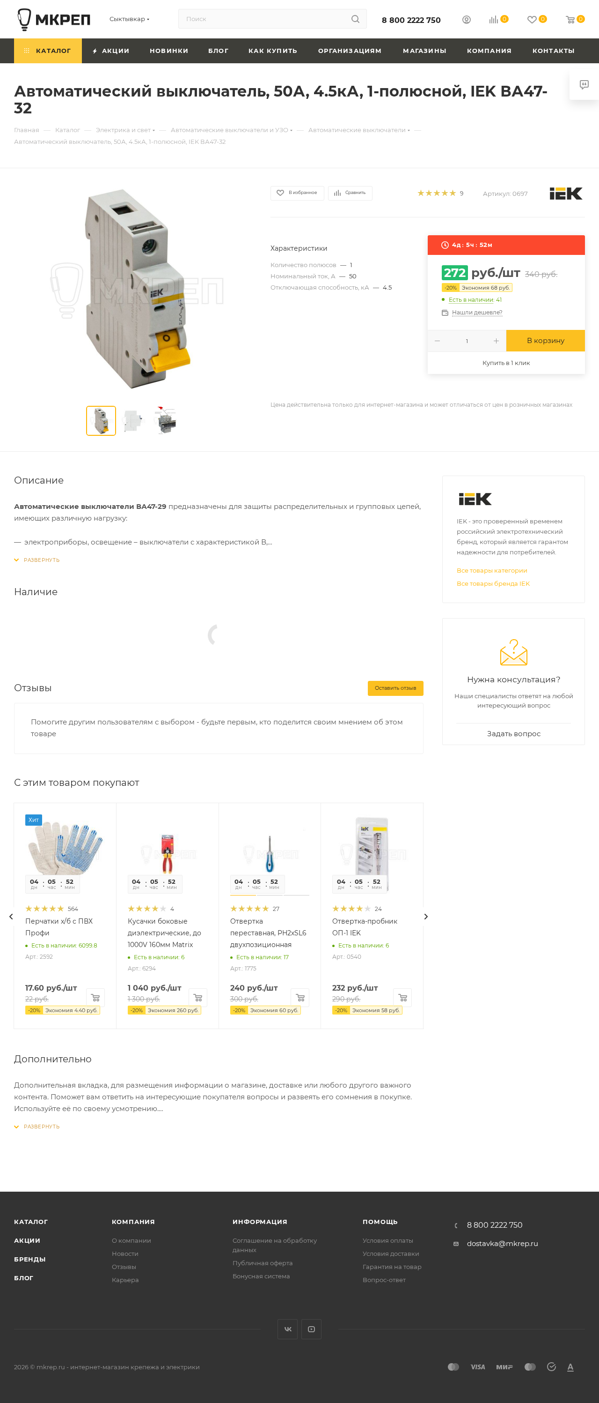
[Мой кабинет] (466, 21)
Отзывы (124, 1266)
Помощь (380, 1221)
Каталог (31, 1221)
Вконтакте (288, 1329)
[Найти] (355, 19)
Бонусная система (261, 1276)
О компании (131, 1240)
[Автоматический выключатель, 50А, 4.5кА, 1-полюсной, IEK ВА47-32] (134, 289)
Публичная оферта (263, 1263)
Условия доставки (391, 1253)
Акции (27, 1240)
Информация (260, 1221)
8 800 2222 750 (411, 20)
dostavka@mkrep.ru (502, 1243)
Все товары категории (492, 570)
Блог (24, 1278)
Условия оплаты (388, 1240)
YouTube (311, 1329)
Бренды (30, 1259)
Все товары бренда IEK (493, 583)
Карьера (125, 1280)
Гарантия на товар (392, 1266)
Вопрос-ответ (384, 1280)
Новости (125, 1253)
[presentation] (11, 916)
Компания (133, 1221)
